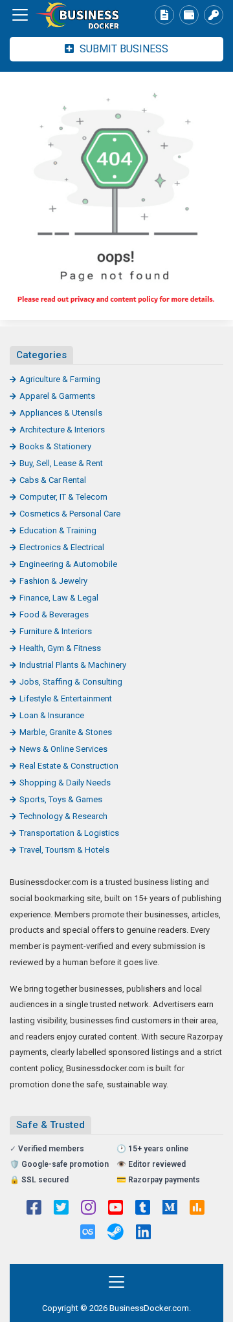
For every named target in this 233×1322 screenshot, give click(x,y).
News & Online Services (63, 749)
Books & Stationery (55, 446)
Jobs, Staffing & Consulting (70, 682)
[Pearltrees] (87, 1233)
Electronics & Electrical (61, 547)
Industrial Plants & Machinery (72, 665)
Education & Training (57, 530)
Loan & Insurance (51, 715)
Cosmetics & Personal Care (69, 513)
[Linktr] (197, 1209)
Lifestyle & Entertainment (65, 698)
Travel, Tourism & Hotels (64, 850)
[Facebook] (34, 1209)
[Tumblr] (142, 1209)
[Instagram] (88, 1209)
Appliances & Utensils (60, 413)
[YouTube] (115, 1209)
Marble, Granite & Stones (65, 732)
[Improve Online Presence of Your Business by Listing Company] (81, 15)
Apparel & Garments (57, 396)
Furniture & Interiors (55, 631)
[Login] (213, 15)
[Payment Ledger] (189, 15)
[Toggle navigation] (20, 15)
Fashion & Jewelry (53, 581)
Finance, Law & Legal (58, 597)
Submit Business (122, 49)
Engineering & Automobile (68, 564)
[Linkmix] (115, 1233)
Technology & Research (63, 816)
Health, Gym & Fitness (60, 648)
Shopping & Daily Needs (65, 782)
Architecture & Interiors (62, 429)
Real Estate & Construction (68, 766)
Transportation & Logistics (69, 833)
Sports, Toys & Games (60, 799)
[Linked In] (143, 1233)
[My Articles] (164, 15)
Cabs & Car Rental (52, 480)
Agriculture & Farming (59, 379)
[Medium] (169, 1209)
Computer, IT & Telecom (63, 497)
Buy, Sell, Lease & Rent (61, 463)
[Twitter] (61, 1209)
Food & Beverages (54, 614)
